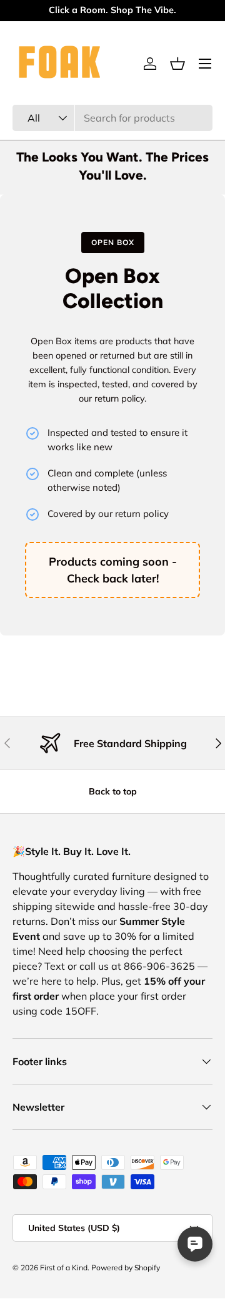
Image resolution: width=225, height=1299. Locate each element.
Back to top (113, 791)
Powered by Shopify (125, 1267)
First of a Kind (64, 1267)
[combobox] (112, 118)
